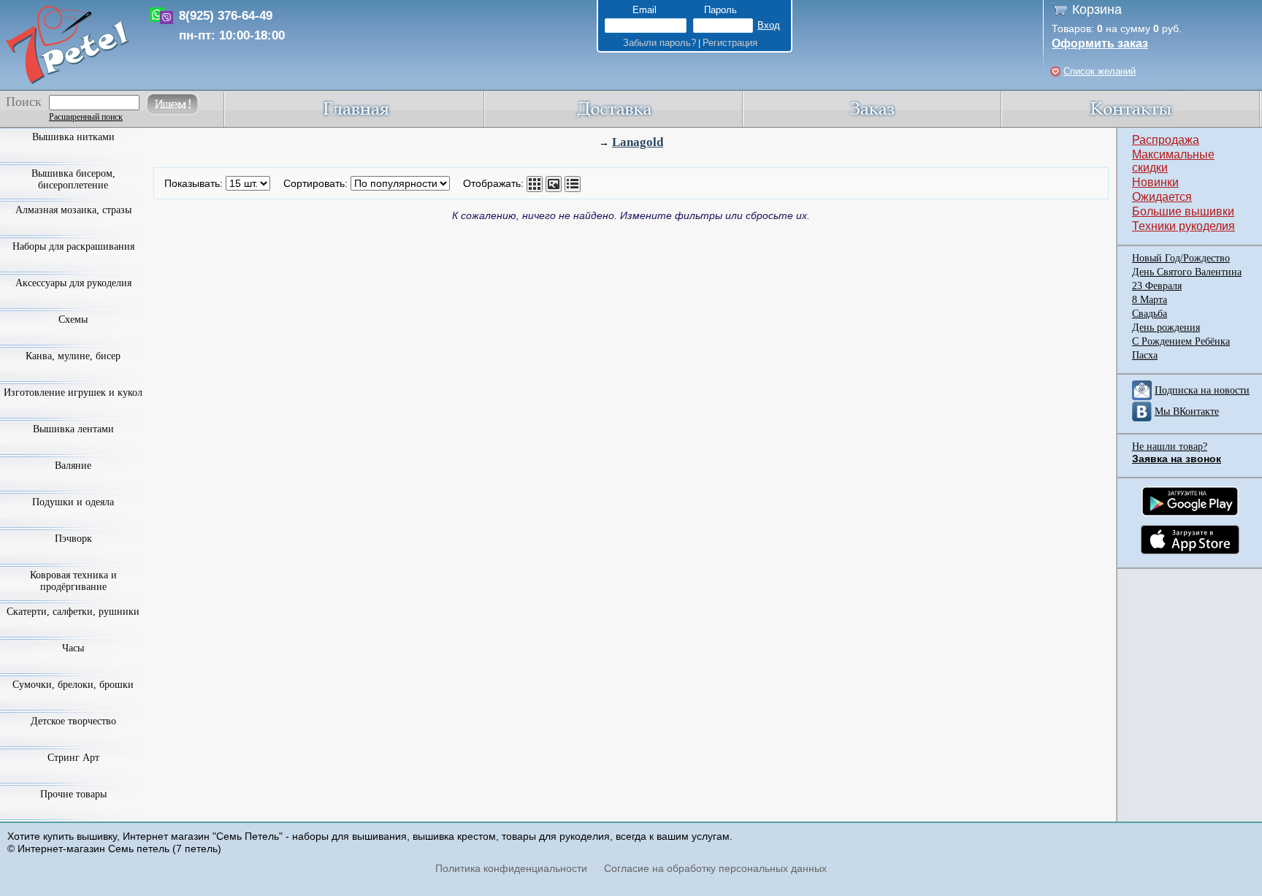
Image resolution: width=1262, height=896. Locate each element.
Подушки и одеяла (73, 502)
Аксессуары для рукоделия (73, 282)
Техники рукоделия (1183, 226)
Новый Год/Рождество (1181, 258)
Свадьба (1149, 313)
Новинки (1155, 182)
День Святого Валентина (1187, 272)
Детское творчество (73, 721)
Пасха (1145, 355)
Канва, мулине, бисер (73, 356)
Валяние (73, 465)
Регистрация (730, 42)
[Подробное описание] (573, 184)
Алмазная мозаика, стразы (73, 209)
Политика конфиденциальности (511, 868)
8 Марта (1149, 299)
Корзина (1097, 9)
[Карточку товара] (535, 184)
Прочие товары (73, 794)
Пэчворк (73, 538)
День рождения (1166, 327)
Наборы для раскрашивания (73, 246)
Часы (73, 648)
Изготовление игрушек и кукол (73, 392)
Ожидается (1162, 197)
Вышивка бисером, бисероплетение (73, 179)
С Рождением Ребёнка (1181, 341)
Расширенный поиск (86, 117)
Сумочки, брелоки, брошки (73, 684)
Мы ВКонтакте (1187, 411)
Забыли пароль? (659, 42)
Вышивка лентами (73, 429)
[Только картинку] (554, 184)
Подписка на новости (1202, 390)
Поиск (24, 101)
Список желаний (1099, 71)
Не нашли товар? (1169, 446)
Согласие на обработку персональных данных (715, 868)
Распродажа (1165, 140)
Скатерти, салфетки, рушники (73, 611)
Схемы (73, 319)
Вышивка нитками (73, 136)
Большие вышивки (1183, 211)
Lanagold (637, 142)
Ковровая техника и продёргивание (73, 581)
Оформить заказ (1100, 43)
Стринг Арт (73, 757)
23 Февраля (1157, 285)
